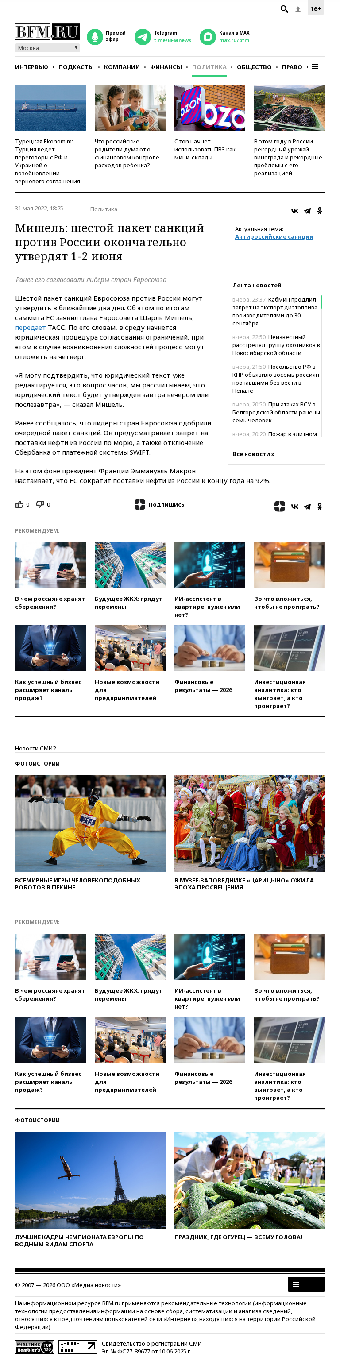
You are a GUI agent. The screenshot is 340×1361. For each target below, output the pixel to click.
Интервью (31, 67)
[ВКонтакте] (295, 210)
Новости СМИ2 (35, 748)
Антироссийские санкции (274, 236)
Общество (254, 67)
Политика (209, 67)
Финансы (166, 67)
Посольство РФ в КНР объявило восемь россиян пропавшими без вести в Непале (275, 378)
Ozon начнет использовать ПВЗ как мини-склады (205, 149)
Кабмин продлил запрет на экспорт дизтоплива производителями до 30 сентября (274, 311)
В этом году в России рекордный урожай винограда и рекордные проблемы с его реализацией (288, 157)
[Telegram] (307, 210)
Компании (122, 67)
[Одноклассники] (319, 210)
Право (292, 67)
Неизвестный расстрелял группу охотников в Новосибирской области (276, 345)
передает (30, 327)
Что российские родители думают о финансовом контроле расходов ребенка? (127, 153)
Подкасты (76, 67)
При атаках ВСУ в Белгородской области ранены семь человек (276, 412)
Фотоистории (37, 763)
